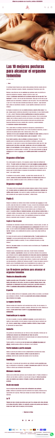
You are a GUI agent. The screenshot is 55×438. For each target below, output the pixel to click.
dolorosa (27, 147)
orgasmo (21, 151)
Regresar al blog (28, 412)
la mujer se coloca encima (39, 164)
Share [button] (9, 83)
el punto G (40, 203)
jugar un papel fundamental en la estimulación (27, 227)
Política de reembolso (28, 432)
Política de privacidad (38, 432)
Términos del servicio (47, 432)
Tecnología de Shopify (19, 432)
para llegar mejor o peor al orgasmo (27, 136)
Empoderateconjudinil (11, 432)
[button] (3, 7)
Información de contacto (32, 433)
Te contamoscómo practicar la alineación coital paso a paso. (26, 286)
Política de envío (23, 433)
